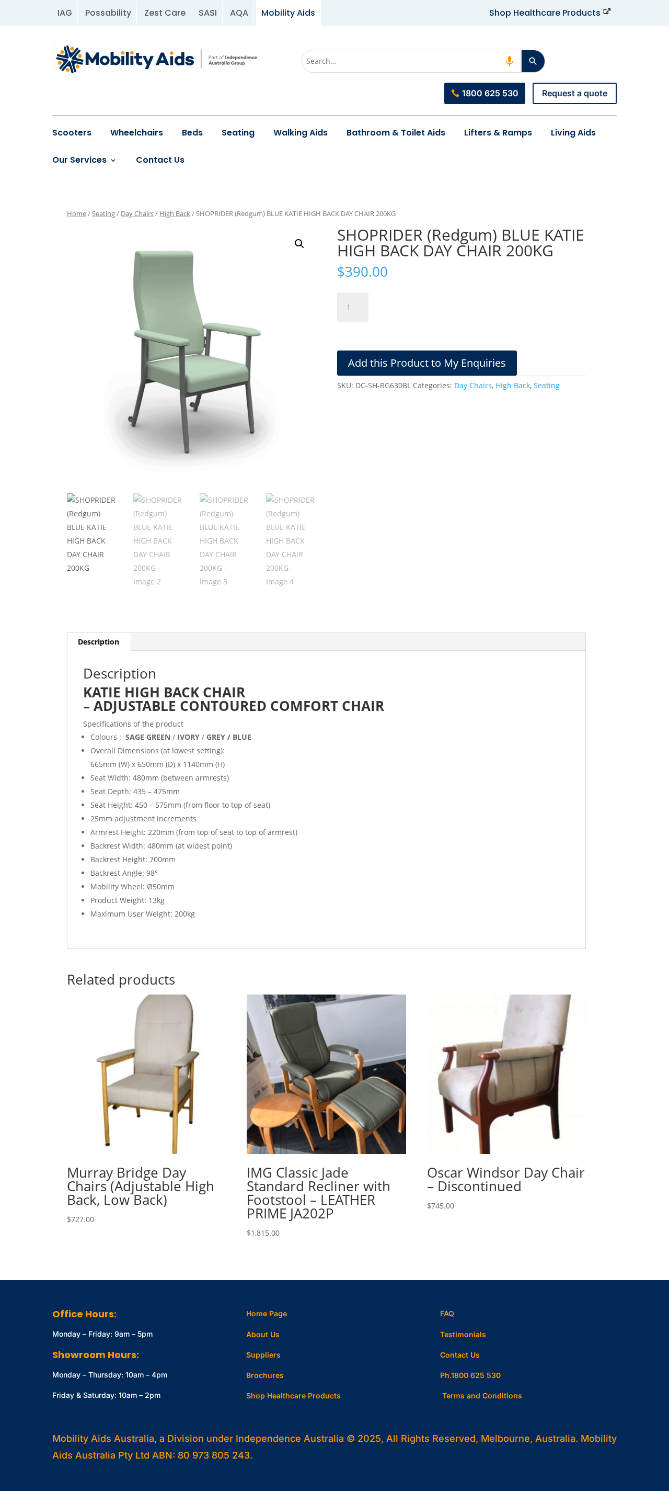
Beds (192, 133)
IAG (64, 13)
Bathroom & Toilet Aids (396, 133)
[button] (299, 243)
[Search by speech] (509, 61)
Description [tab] (98, 642)
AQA (239, 13)
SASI (208, 13)
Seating (238, 133)
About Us (263, 1334)
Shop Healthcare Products (545, 13)
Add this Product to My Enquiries (427, 363)
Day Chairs (137, 213)
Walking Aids (300, 133)
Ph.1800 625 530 (470, 1375)
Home (76, 213)
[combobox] (411, 61)
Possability (108, 13)
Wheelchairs (136, 133)
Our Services (79, 160)
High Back (174, 213)
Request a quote (574, 93)
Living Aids (573, 133)
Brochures (265, 1375)
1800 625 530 (490, 93)
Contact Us (160, 160)
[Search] (533, 61)
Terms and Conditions (482, 1395)
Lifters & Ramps (498, 133)
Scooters (71, 133)
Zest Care (165, 13)
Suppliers (263, 1354)
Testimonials (463, 1334)
